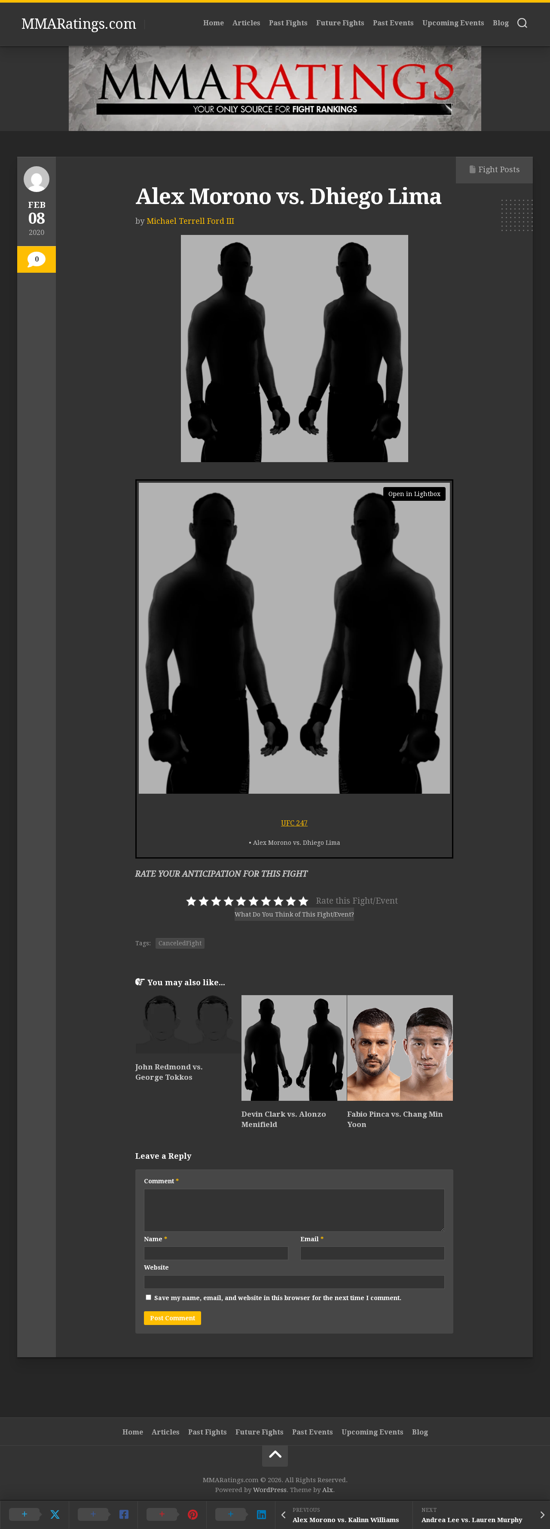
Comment (161, 1181)
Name (155, 1239)
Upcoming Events (453, 23)
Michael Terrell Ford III (190, 220)
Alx (327, 1490)
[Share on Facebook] (103, 1515)
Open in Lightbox (414, 493)
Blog (501, 23)
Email (312, 1239)
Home (213, 23)
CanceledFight (180, 943)
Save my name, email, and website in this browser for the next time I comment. (277, 1297)
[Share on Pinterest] (172, 1515)
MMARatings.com (78, 24)
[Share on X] (34, 1515)
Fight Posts (499, 169)
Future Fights (340, 23)
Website (156, 1267)
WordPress (270, 1490)
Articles (246, 23)
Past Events (393, 23)
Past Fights (288, 23)
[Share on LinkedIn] (240, 1515)
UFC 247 (294, 823)
